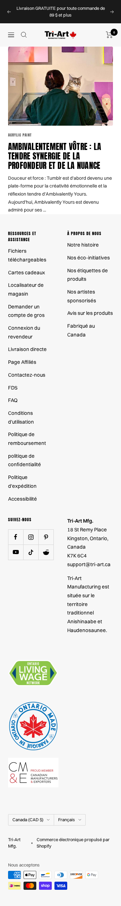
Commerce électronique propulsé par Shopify (73, 843)
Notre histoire (83, 245)
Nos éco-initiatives (88, 257)
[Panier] (109, 34)
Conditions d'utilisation (21, 417)
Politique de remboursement (27, 438)
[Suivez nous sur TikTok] (30, 552)
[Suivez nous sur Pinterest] (45, 537)
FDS (12, 387)
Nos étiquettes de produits (87, 274)
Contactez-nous (26, 375)
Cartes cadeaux (26, 272)
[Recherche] (24, 35)
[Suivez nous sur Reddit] (45, 552)
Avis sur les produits (90, 313)
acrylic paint (20, 135)
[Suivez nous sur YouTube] (15, 552)
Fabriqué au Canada (81, 330)
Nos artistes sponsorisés (81, 296)
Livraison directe (27, 349)
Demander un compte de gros (26, 311)
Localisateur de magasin (26, 289)
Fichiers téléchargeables (27, 255)
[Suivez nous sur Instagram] (30, 537)
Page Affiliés (22, 362)
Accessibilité (22, 499)
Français (66, 819)
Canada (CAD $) (27, 819)
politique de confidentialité (24, 460)
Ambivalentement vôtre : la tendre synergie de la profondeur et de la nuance (54, 156)
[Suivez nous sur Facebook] (15, 537)
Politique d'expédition (22, 481)
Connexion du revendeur (24, 332)
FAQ (12, 400)
